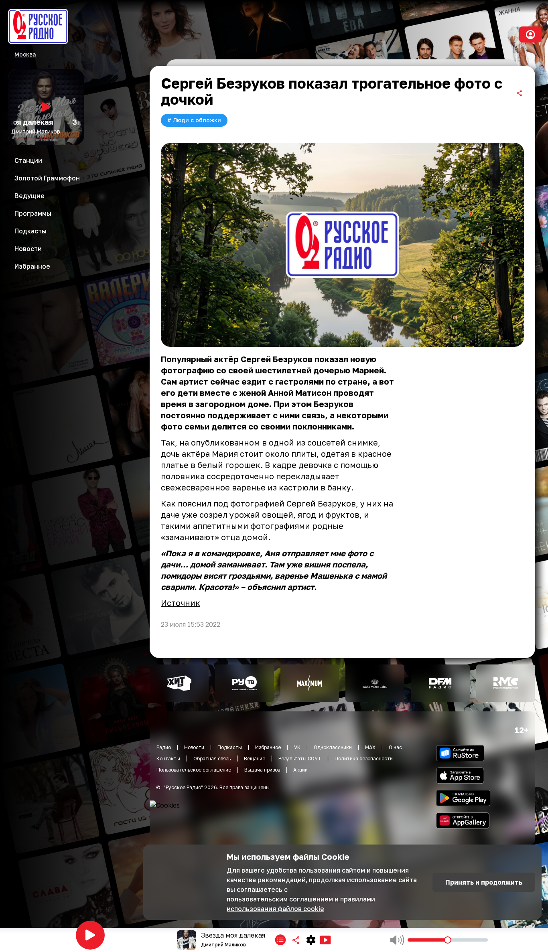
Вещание (254, 759)
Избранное (268, 747)
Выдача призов (262, 770)
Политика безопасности (364, 759)
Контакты (168, 759)
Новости (194, 747)
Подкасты (229, 747)
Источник (180, 603)
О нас (395, 747)
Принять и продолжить (483, 882)
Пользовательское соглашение (193, 770)
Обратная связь (212, 759)
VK (297, 747)
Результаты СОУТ (299, 759)
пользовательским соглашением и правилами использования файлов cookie (301, 904)
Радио (163, 747)
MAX (370, 747)
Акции (300, 770)
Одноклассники (333, 747)
